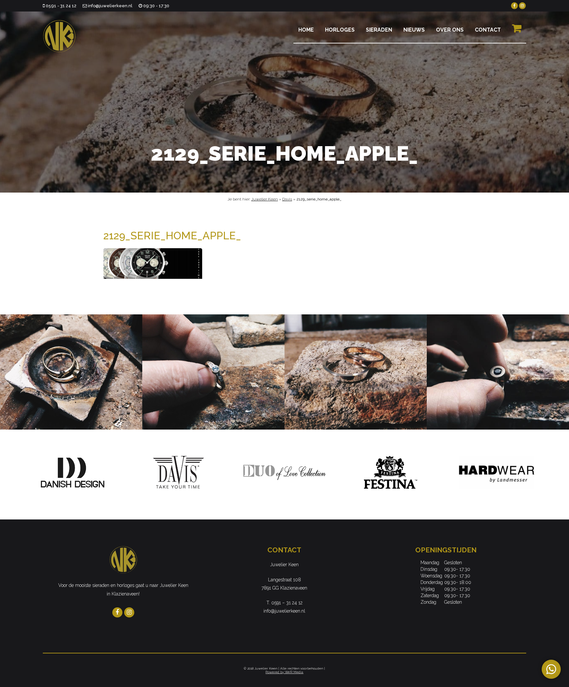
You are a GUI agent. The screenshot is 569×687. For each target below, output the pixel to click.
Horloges (340, 30)
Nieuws (414, 30)
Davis (287, 199)
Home (306, 30)
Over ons (450, 30)
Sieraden (379, 30)
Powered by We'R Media (284, 672)
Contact (488, 30)
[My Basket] (516, 31)
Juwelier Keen (264, 199)
